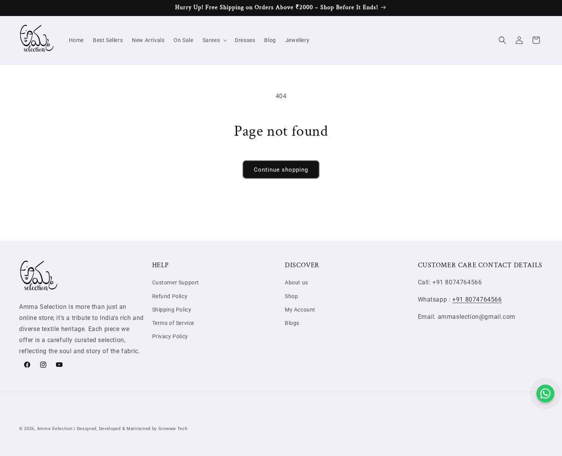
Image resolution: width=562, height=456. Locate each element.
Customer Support (176, 282)
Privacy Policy (170, 336)
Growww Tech (173, 428)
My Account (300, 310)
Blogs (292, 323)
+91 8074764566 (477, 299)
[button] (214, 40)
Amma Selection (55, 428)
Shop (291, 296)
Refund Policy (170, 296)
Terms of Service (173, 323)
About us (296, 282)
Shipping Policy (172, 310)
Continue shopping (281, 169)
